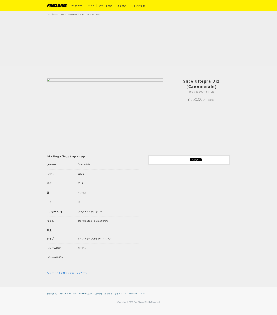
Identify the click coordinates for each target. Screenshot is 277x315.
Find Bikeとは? (85, 293)
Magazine (77, 5)
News (91, 5)
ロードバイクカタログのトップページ (68, 272)
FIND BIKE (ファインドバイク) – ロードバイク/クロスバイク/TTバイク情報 (57, 5)
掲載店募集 (52, 293)
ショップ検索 (138, 5)
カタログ (122, 5)
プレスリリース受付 (67, 293)
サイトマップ (120, 293)
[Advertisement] (138, 39)
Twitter (142, 293)
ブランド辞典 (106, 5)
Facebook (133, 293)
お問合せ (98, 293)
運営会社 (108, 293)
